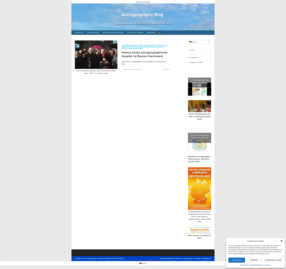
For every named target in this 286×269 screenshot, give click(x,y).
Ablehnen (254, 260)
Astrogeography (206, 258)
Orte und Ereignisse (147, 47)
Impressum (267, 265)
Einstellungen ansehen (273, 260)
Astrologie (142, 45)
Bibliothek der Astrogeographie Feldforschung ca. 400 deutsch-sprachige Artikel (199, 159)
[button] (281, 241)
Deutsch (151, 45)
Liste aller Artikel (188, 258)
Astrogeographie (129, 45)
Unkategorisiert (136, 48)
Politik (160, 47)
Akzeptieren (236, 260)
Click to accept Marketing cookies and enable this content (199, 82)
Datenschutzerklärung (256, 265)
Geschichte (161, 45)
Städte (125, 48)
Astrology (197, 258)
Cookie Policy (244, 265)
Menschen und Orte (130, 47)
